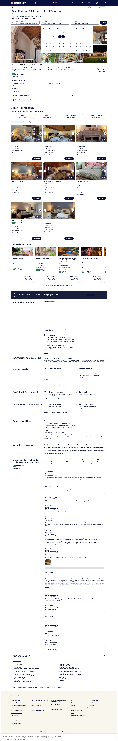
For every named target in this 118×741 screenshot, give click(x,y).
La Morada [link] (16, 673)
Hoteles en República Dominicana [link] (19, 705)
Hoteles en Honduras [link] (16, 718)
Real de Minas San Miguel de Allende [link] (69, 668)
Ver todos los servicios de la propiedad (54, 398)
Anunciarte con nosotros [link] (56, 709)
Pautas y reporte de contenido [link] (78, 715)
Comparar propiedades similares (60, 285)
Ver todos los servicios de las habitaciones (55, 412)
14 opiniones (16, 468)
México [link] (18, 687)
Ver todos (14, 91)
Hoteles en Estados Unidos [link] (17, 702)
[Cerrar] (115, 737)
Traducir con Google (50, 554)
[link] (102, 7)
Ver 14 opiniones (51, 649)
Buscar (104, 22)
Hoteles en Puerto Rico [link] (16, 710)
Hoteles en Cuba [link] (15, 725)
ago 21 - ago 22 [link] (22, 117)
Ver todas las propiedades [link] (21, 8)
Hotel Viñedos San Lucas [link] (65, 664)
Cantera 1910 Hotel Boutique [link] (66, 667)
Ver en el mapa (49, 330)
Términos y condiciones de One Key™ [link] (79, 707)
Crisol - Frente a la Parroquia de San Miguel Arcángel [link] (28, 676)
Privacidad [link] (73, 705)
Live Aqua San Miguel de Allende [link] (23, 681)
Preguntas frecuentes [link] (36, 705)
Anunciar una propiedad (66, 3)
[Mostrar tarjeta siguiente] (106, 265)
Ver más (46, 353)
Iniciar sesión (103, 3)
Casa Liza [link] (61, 677)
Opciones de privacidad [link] (76, 710)
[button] (50, 36)
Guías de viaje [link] (93, 707)
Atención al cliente (80, 3)
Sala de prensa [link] (54, 706)
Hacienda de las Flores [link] (65, 676)
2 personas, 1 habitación (81, 23)
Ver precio (37, 158)
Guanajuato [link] (23, 687)
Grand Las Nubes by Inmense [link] (22, 678)
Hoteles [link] (13, 687)
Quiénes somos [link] (94, 702)
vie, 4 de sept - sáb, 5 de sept (52, 23)
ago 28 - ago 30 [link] (95, 117)
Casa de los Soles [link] (18, 667)
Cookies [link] (72, 713)
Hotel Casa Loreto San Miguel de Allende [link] (70, 674)
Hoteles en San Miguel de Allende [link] (35, 687)
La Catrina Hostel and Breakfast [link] (22, 665)
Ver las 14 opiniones (17, 76)
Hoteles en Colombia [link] (16, 723)
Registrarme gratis (100, 295)
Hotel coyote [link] (62, 673)
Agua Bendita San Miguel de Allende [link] (24, 671)
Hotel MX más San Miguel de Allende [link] (69, 665)
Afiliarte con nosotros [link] (56, 704)
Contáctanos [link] (34, 707)
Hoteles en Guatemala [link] (16, 713)
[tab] (17, 660)
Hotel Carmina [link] (62, 680)
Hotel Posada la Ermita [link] (20, 677)
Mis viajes (91, 3)
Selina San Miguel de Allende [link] (67, 678)
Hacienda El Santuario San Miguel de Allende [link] (26, 670)
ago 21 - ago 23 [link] (71, 117)
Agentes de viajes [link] (55, 711)
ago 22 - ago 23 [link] (47, 117)
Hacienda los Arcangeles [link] (65, 670)
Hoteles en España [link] (15, 720)
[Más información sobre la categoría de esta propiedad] (17, 14)
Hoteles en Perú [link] (14, 715)
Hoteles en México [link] (15, 707)
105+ (103, 60)
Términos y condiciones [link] (76, 702)
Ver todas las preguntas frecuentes (53, 453)
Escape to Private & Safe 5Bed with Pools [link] (70, 671)
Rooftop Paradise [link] (18, 664)
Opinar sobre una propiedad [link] (37, 710)
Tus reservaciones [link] (35, 702)
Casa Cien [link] (16, 680)
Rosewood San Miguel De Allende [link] (23, 674)
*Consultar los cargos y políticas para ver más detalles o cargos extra (60, 385)
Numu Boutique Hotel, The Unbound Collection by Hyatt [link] (29, 668)
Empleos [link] (92, 705)
